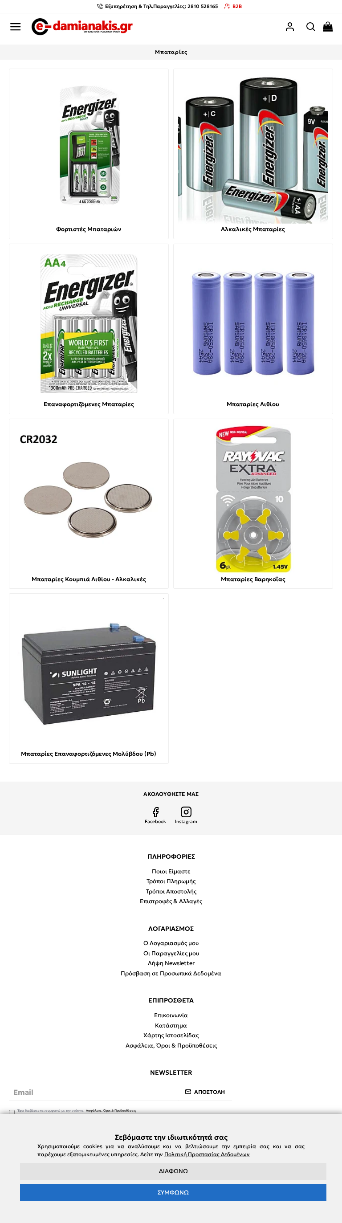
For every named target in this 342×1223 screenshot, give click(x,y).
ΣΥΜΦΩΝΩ (173, 1192)
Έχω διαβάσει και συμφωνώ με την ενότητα (77, 1111)
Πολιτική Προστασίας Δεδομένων (207, 1154)
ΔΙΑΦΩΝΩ (173, 1171)
